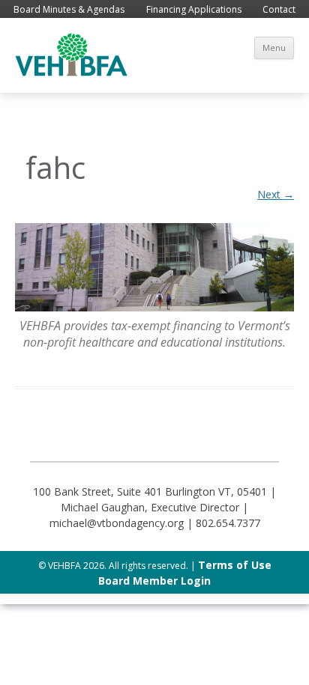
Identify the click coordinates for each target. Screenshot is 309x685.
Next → (275, 194)
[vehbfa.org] (71, 72)
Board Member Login (154, 580)
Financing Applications (194, 9)
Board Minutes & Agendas (69, 9)
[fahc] (154, 267)
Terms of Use (235, 565)
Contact (279, 9)
